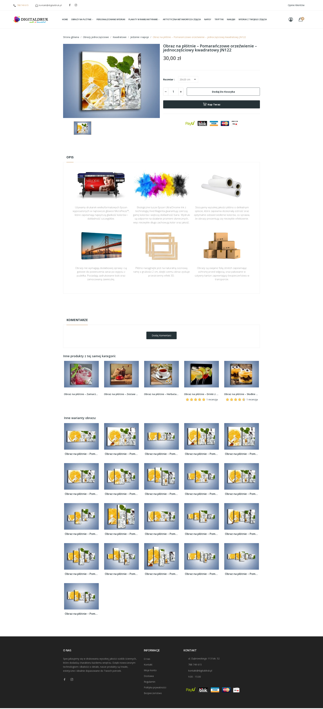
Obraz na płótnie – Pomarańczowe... (81, 454)
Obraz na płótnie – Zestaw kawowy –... (81, 394)
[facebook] (69, 5)
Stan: (158, 314)
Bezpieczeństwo (153, 693)
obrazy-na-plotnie (166, 304)
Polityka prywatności (155, 687)
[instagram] (76, 5)
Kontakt (148, 664)
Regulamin (149, 681)
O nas (147, 658)
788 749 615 (23, 5)
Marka (152, 304)
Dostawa (149, 676)
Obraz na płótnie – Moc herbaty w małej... (241, 394)
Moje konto (150, 670)
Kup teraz (214, 104)
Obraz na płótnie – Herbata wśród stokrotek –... (121, 394)
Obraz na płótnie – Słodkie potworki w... (201, 394)
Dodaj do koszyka (223, 91)
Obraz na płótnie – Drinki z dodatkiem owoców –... (161, 394)
